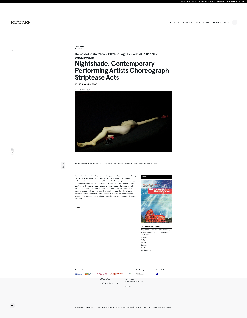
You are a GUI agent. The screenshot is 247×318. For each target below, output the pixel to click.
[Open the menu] (234, 22)
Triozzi (143, 247)
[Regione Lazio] (89, 274)
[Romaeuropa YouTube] (234, 1)
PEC (130, 286)
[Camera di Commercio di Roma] (116, 274)
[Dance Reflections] (139, 274)
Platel (143, 240)
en (243, 1)
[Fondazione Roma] (130, 274)
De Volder (144, 235)
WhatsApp (106, 279)
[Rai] (157, 274)
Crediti (77, 207)
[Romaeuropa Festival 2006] (156, 181)
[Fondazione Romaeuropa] (21, 22)
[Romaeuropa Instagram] (229, 1)
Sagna (143, 242)
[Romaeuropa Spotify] (232, 1)
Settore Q (169, 307)
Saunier (144, 245)
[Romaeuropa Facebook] (227, 1)
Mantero (144, 237)
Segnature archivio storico (150, 226)
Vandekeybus (146, 250)
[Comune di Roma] (102, 274)
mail (126, 286)
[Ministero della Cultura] (78, 274)
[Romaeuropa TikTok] (236, 1)
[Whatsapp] (63, 167)
